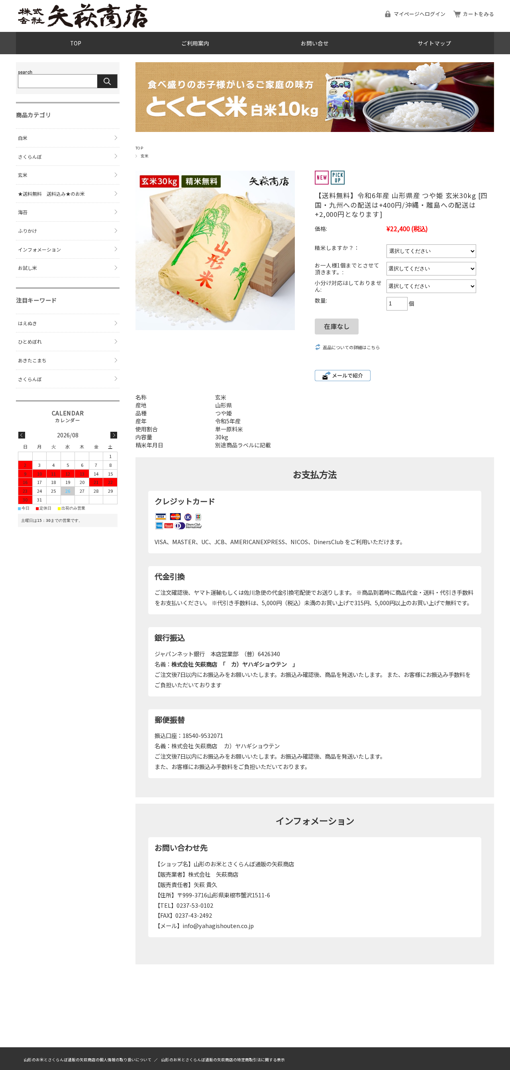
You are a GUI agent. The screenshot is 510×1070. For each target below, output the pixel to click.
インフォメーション (39, 249)
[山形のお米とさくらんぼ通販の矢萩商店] (83, 26)
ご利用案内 (195, 43)
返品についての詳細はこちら (351, 347)
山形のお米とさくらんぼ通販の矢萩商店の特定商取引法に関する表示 (223, 1059)
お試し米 (27, 267)
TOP (75, 43)
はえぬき (27, 323)
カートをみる (478, 14)
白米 (22, 137)
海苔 (22, 211)
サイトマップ (434, 43)
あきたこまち (32, 360)
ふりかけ (27, 230)
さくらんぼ (30, 156)
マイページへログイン (419, 14)
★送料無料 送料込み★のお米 (51, 193)
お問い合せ (315, 43)
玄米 (145, 156)
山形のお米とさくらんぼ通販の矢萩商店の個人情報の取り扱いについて (87, 1059)
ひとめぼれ (30, 341)
